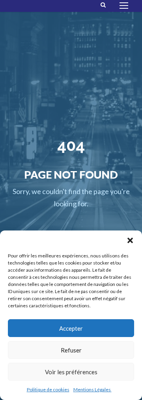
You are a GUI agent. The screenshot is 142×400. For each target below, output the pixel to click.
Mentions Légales (92, 389)
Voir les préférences (71, 371)
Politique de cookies (48, 389)
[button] (130, 240)
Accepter (71, 328)
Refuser (71, 350)
